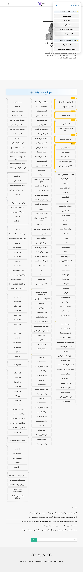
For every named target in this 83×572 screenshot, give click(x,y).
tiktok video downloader (17, 490)
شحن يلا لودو (41, 224)
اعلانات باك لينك (41, 344)
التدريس (65, 351)
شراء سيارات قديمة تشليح (17, 168)
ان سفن (65, 183)
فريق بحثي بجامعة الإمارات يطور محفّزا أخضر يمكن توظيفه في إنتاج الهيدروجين (52, 517)
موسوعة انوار (65, 311)
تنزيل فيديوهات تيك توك (17, 485)
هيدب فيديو (66, 270)
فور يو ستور (42, 170)
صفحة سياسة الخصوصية (43, 561)
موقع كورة (17, 364)
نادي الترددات (65, 256)
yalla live (17, 221)
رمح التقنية (65, 274)
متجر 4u (41, 175)
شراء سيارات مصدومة (17, 163)
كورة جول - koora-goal (17, 238)
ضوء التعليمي (65, 148)
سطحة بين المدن (17, 111)
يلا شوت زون (17, 458)
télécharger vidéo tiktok (17, 497)
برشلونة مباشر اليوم (17, 207)
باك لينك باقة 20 (41, 312)
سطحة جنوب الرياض (17, 129)
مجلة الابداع (65, 252)
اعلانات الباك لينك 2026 (66, 365)
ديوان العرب (41, 335)
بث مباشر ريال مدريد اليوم (17, 190)
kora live (17, 301)
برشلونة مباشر (41, 371)
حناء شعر (41, 265)
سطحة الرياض (17, 102)
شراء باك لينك (65, 324)
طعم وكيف (65, 284)
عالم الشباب (66, 115)
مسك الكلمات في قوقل (65, 174)
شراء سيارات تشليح (17, 147)
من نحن (30, 561)
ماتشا (41, 275)
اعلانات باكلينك (41, 349)
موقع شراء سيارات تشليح (17, 152)
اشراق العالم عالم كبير (65, 356)
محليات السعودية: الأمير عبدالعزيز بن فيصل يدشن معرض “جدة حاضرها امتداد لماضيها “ (49, 530)
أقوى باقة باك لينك (41, 321)
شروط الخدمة (58, 561)
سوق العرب (41, 303)
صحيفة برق (66, 152)
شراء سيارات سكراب (17, 143)
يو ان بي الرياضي (65, 383)
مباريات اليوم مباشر (41, 366)
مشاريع (41, 340)
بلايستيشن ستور (41, 243)
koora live (17, 252)
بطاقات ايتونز (41, 238)
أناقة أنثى (65, 233)
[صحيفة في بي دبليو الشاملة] (41, 3)
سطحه (17, 106)
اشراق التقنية (65, 179)
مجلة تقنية (65, 378)
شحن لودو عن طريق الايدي (41, 229)
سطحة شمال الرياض (17, 120)
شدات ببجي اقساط (41, 102)
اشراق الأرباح (65, 315)
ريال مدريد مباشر (41, 375)
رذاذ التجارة (65, 279)
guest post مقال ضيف (41, 299)
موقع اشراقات (65, 157)
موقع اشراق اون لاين (65, 161)
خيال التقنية (66, 192)
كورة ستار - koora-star (17, 234)
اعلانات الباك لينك (66, 347)
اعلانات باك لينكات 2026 (17, 440)
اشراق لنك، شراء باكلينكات (65, 342)
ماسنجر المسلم (65, 139)
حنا (41, 270)
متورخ (66, 238)
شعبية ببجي (41, 234)
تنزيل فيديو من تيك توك (17, 475)
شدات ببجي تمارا (41, 106)
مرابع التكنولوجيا (65, 188)
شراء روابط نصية (65, 333)
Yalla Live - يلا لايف (17, 270)
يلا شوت (41, 357)
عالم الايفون (66, 211)
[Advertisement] (41, 72)
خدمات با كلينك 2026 (41, 326)
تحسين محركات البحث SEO (65, 129)
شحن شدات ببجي (41, 213)
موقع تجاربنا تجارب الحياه (41, 331)
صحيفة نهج (66, 220)
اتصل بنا (23, 561)
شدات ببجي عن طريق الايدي (41, 180)
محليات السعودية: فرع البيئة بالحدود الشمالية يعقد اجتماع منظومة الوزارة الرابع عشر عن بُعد (49, 521)
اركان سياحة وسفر (65, 166)
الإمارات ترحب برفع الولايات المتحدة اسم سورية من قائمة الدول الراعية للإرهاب (53, 513)
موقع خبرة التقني (66, 229)
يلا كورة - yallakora (17, 279)
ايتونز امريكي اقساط (41, 200)
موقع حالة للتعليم (66, 388)
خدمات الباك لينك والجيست (41, 293)
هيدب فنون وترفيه (65, 397)
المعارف (66, 265)
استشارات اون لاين (65, 261)
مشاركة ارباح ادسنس (66, 106)
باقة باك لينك (65, 124)
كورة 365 (17, 176)
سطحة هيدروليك (17, 115)
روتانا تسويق (65, 247)
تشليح (17, 138)
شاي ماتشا (41, 279)
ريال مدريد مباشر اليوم (17, 203)
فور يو (41, 209)
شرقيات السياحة (65, 306)
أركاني (66, 293)
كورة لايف (17, 306)
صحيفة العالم (65, 401)
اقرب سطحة (17, 134)
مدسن (65, 243)
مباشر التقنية (65, 297)
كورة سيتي (17, 181)
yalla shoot (41, 362)
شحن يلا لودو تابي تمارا (41, 190)
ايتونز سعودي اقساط (41, 129)
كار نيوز (65, 224)
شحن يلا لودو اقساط (41, 134)
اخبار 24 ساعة (65, 392)
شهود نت (66, 288)
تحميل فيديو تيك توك (17, 480)
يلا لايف (17, 194)
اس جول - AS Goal (17, 288)
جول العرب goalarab (17, 185)
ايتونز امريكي (41, 125)
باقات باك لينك (65, 337)
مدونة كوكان (66, 215)
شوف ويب (65, 197)
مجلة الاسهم (66, 202)
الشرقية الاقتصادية (65, 206)
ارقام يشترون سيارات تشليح (17, 158)
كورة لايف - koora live (17, 409)
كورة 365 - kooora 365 (17, 284)
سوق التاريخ (41, 308)
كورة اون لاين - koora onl (17, 275)
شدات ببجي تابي (41, 115)
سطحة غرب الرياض (17, 125)
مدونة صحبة (65, 302)
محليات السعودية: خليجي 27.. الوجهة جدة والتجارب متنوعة (59, 526)
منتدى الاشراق (65, 360)
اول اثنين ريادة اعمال (66, 102)
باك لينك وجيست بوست (65, 369)
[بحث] (8, 3)
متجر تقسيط (41, 152)
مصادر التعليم (65, 374)
